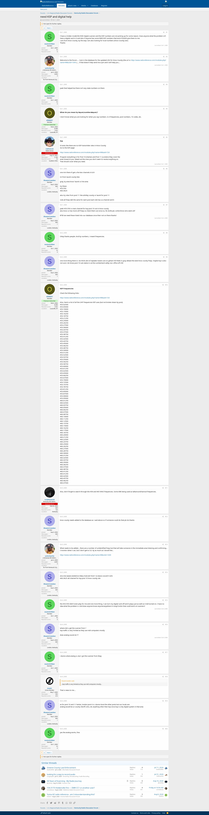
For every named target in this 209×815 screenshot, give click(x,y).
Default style (46, 813)
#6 (167, 169)
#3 (167, 84)
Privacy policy (156, 813)
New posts (43, 9)
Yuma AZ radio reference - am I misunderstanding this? (71, 794)
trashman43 (50, 499)
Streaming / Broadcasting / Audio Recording (76, 776)
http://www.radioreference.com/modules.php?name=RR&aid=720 (85, 152)
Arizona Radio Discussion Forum (70, 796)
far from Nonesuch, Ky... (50, 79)
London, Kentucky (52, 192)
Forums (61, 5)
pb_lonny (49, 783)
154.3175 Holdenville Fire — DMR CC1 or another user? (71, 787)
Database (94, 5)
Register (104, 5)
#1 (167, 32)
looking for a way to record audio (61, 774)
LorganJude (50, 776)
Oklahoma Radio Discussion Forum (73, 790)
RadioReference (48, 5)
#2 (167, 56)
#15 (166, 600)
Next (48, 28)
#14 (166, 572)
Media (83, 5)
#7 (167, 205)
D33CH (49, 796)
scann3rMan (46, 20)
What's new (72, 5)
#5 (167, 137)
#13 (166, 544)
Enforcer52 (160, 776)
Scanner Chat (66, 783)
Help (163, 813)
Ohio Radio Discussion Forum (71, 770)
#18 (166, 676)
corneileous (50, 790)
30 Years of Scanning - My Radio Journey (64, 781)
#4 (167, 109)
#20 (166, 729)
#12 (166, 516)
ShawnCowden (50, 180)
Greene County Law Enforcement (61, 767)
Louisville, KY (54, 132)
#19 (166, 701)
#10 (166, 285)
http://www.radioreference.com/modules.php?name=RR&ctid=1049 (85, 555)
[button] (55, 6)
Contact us (134, 813)
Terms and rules (145, 813)
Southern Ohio (53, 161)
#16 (166, 624)
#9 (167, 257)
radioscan (50, 149)
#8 (167, 233)
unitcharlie (49, 68)
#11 (166, 488)
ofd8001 (49, 120)
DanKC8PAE (50, 770)
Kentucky (55, 512)
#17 (166, 652)
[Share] (163, 32)
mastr (49, 688)
